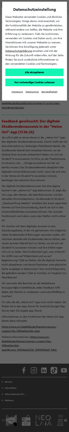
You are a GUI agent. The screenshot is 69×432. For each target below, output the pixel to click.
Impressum (17, 91)
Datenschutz (32, 91)
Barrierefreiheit (49, 91)
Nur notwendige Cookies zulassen (34, 82)
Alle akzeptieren (34, 72)
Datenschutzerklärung (18, 51)
